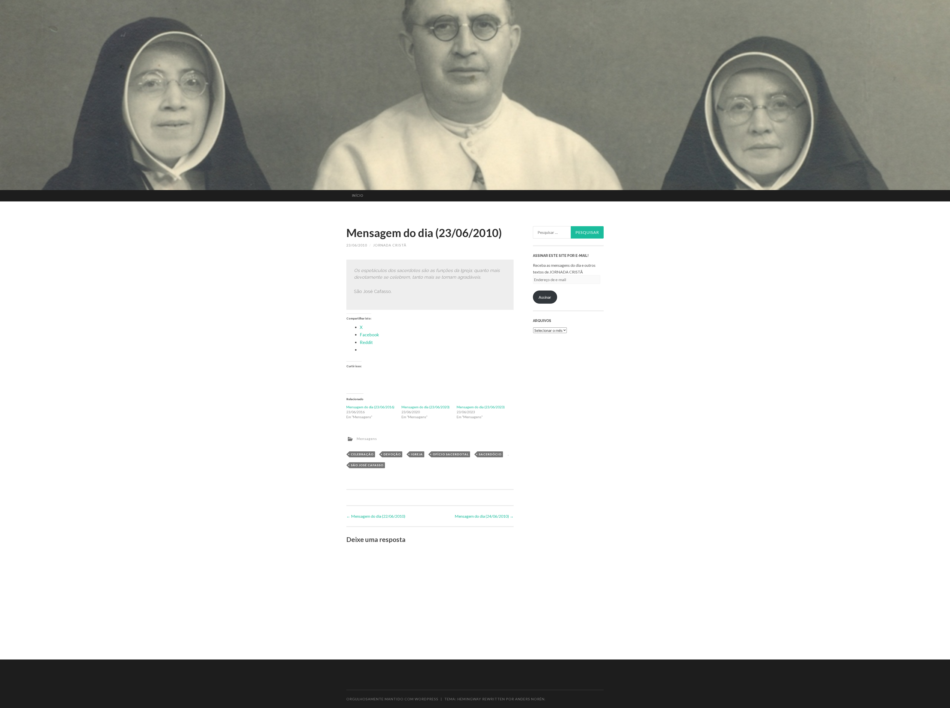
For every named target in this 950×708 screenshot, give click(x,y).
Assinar (545, 297)
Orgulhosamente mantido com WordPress (392, 699)
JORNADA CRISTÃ (389, 245)
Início (357, 195)
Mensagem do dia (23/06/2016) (370, 407)
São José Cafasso (367, 465)
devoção (392, 454)
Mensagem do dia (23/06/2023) (481, 407)
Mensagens (367, 438)
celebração (362, 454)
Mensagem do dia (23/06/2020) (426, 407)
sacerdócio (490, 454)
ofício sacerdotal (451, 454)
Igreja (417, 454)
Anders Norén (530, 699)
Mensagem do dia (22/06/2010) (375, 516)
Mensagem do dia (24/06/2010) (484, 516)
